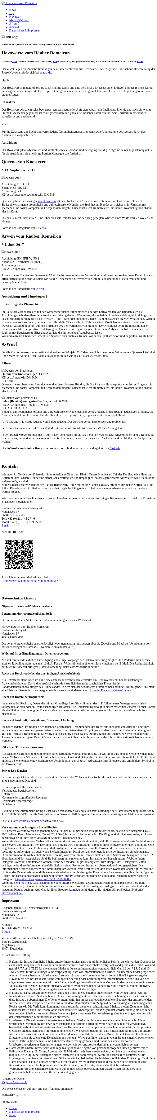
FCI (55, 61)
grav (34, 1088)
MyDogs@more (19, 20)
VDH (14, 61)
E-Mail (6, 931)
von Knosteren (47, 201)
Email (5, 525)
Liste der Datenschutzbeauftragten (110, 690)
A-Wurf (14, 23)
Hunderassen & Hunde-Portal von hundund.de (30, 580)
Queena (41, 228)
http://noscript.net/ (12, 893)
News (12, 9)
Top (11, 13)
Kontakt (14, 27)
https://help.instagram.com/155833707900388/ (43, 879)
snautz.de (45, 72)
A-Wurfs (115, 448)
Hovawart (15, 16)
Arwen (40, 288)
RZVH (140, 61)
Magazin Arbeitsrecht (14, 1082)
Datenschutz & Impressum (25, 30)
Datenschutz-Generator (25, 820)
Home (13, 1108)
